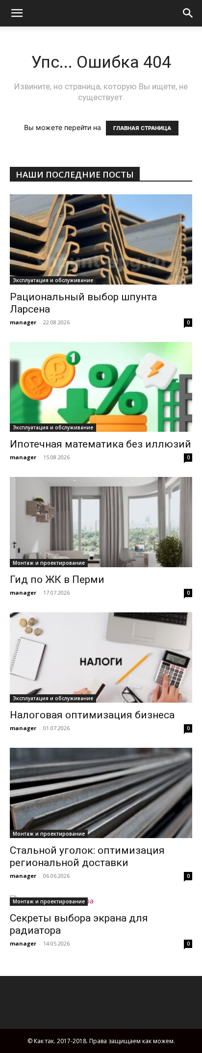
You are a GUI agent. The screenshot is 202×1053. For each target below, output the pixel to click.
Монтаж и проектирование (49, 562)
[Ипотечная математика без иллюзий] (101, 387)
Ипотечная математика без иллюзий (100, 444)
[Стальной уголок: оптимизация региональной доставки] (101, 793)
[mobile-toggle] (16, 13)
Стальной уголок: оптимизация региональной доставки (87, 856)
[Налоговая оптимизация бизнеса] (101, 657)
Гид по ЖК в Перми (57, 579)
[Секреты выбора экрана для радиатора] (101, 900)
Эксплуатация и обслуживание (53, 280)
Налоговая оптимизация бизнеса (92, 715)
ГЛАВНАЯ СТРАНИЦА (142, 128)
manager (23, 322)
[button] (188, 13)
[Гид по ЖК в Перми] (101, 522)
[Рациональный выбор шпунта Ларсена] (101, 239)
